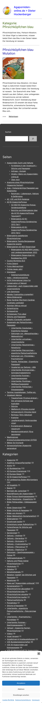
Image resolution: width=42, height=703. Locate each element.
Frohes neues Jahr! (15, 269)
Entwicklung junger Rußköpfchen (20, 524)
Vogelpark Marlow (14, 395)
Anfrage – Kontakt (18, 171)
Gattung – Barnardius (15, 538)
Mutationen (11, 580)
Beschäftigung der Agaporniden (20, 494)
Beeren (10, 488)
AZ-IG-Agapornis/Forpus (17, 202)
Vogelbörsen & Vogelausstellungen (21, 639)
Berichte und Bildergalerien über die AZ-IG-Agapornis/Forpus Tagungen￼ (24, 213)
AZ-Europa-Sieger (14, 474)
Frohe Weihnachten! (15, 266)
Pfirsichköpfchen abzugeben (18, 589)
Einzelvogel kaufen (14, 521)
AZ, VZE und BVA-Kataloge (18, 199)
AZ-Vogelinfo (12, 485)
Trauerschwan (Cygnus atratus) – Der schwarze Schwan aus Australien (24, 401)
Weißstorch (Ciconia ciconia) (23, 409)
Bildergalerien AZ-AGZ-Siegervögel (21, 247)
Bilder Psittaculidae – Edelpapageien (22, 502)
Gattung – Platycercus (16, 547)
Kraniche (14, 417)
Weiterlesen (13, 116)
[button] (39, 654)
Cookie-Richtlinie (8, 700)
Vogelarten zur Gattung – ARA (23, 367)
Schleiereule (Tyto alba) (16, 314)
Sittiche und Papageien (16, 317)
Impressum (36, 700)
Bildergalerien (12, 519)
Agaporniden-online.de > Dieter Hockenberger (25, 11)
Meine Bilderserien (14, 297)
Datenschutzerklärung (23, 700)
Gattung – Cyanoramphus (17, 544)
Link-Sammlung (13, 292)
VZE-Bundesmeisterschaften (18, 642)
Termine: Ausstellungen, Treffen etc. (21, 392)
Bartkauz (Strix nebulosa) (21, 415)
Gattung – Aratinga (14, 535)
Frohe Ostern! (12, 263)
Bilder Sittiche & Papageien (18, 510)
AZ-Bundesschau (14, 468)
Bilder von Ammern (15, 513)
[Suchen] (33, 138)
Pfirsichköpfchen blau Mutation (18, 51)
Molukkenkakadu (14, 572)
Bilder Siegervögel (14, 508)
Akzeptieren (21, 683)
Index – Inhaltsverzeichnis (17, 278)
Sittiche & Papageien (15, 606)
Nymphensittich (13, 586)
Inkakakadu (11, 566)
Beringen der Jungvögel (16, 491)
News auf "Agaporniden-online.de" (21, 583)
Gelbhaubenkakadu (15, 558)
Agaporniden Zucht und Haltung (20, 163)
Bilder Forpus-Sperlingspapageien (20, 496)
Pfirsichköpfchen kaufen (17, 597)
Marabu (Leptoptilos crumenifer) (20, 294)
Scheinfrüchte (12, 308)
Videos (9, 633)
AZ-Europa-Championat (16, 471)
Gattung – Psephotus (15, 550)
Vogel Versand (13, 636)
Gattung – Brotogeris (15, 541)
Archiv (9, 465)
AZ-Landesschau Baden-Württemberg (22, 480)
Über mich (15, 180)
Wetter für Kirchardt (15, 443)
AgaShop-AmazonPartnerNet (19, 463)
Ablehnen (21, 689)
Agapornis (11, 460)
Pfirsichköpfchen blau (16, 591)
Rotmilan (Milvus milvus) (17, 305)
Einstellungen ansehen (21, 695)
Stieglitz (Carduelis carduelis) (19, 319)
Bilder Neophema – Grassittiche (20, 499)
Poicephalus (12, 603)
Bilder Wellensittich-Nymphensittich (21, 516)
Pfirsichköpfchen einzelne (17, 594)
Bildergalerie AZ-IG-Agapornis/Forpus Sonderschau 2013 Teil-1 (24, 222)
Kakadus (10, 569)
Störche (14, 406)
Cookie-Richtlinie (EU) (16, 261)
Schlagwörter (12, 311)
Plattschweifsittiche (15, 600)
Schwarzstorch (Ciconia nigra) (23, 412)
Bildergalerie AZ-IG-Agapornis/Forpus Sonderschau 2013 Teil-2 (24, 230)
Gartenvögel (12, 533)
